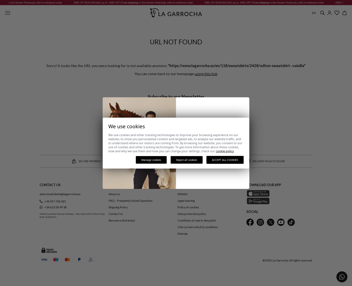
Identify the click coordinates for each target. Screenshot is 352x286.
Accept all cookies (225, 160)
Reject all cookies (186, 160)
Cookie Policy (225, 151)
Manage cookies (151, 160)
